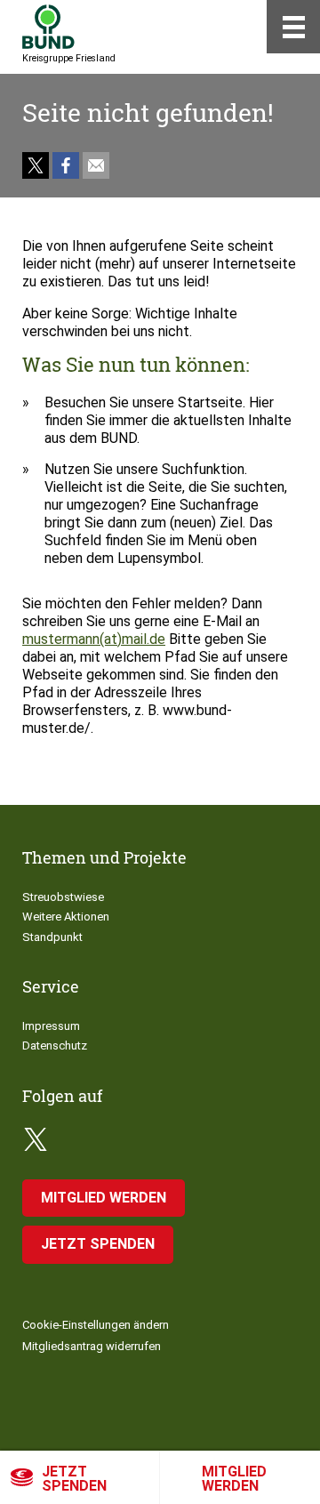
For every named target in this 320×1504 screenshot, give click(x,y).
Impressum (51, 1026)
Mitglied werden (234, 1478)
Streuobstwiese (63, 897)
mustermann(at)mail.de (93, 639)
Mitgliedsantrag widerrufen (91, 1346)
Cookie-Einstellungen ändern (95, 1324)
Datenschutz (54, 1045)
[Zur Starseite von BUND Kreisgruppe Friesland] (48, 26)
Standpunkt (52, 937)
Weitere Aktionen (65, 916)
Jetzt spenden (74, 1478)
